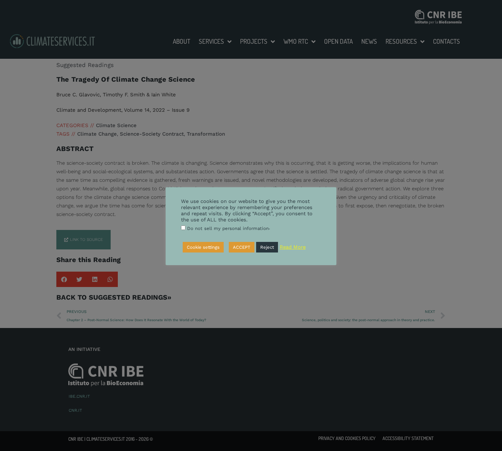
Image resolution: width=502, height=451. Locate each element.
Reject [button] (267, 247)
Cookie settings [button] (203, 247)
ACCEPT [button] (241, 247)
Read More (293, 247)
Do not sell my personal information (228, 228)
